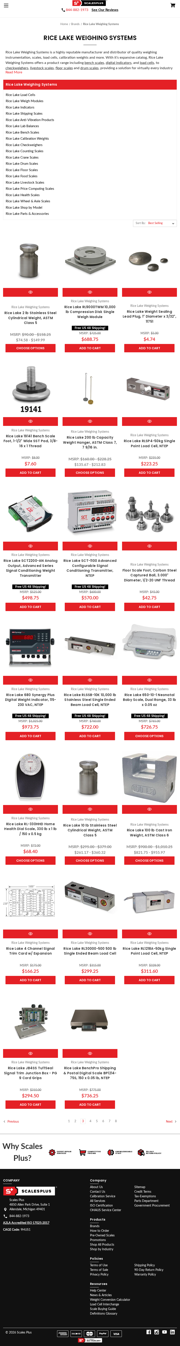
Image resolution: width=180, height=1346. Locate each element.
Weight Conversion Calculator (110, 1299)
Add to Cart (90, 348)
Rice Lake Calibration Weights (27, 138)
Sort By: (141, 223)
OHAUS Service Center (105, 1210)
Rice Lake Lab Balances (22, 126)
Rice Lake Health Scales (23, 195)
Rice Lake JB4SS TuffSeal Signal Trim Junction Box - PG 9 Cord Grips (30, 1073)
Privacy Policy (99, 1274)
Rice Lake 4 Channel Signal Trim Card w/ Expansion (30, 951)
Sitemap (139, 1187)
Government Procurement (152, 1205)
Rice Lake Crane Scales (22, 157)
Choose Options (30, 348)
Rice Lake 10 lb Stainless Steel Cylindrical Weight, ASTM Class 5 (90, 830)
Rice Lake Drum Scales (22, 163)
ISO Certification (101, 1205)
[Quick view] (30, 292)
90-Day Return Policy (148, 1270)
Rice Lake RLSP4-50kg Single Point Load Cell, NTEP (149, 443)
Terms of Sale (99, 1270)
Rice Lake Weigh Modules (24, 101)
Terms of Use (99, 1265)
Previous (13, 1121)
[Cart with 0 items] (173, 6)
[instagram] (156, 1332)
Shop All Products (102, 1244)
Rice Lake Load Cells (20, 95)
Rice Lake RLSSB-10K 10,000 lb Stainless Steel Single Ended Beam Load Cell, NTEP (90, 700)
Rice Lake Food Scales (22, 176)
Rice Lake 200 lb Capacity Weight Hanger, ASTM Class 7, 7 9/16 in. (90, 442)
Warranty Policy (145, 1274)
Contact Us (97, 1191)
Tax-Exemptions (145, 1196)
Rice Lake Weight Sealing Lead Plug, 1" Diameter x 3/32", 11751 (149, 316)
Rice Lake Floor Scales (22, 170)
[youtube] (164, 1332)
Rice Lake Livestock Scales (25, 182)
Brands (94, 1226)
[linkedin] (172, 1332)
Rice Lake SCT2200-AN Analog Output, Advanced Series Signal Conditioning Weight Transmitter (31, 568)
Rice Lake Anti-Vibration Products (30, 120)
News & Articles (101, 1295)
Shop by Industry (101, 1249)
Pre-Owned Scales (102, 1235)
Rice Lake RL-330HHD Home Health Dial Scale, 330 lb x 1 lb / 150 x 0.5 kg (30, 829)
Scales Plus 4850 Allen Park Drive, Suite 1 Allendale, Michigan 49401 (29, 1205)
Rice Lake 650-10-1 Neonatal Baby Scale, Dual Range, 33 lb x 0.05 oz (149, 700)
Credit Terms (142, 1191)
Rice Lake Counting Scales (24, 151)
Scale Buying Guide (103, 1309)
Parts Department (146, 1201)
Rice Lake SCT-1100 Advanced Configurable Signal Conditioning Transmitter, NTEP (90, 568)
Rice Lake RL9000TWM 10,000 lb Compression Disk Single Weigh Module (90, 312)
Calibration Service (102, 1196)
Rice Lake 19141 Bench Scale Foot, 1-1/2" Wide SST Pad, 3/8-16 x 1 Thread (31, 441)
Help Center (98, 1290)
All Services (97, 1201)
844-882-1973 (19, 1216)
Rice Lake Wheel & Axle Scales (28, 201)
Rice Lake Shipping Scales (24, 113)
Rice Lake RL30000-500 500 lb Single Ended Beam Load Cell (89, 951)
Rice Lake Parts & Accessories (27, 213)
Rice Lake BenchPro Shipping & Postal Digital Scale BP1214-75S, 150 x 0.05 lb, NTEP (90, 1073)
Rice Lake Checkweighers (24, 145)
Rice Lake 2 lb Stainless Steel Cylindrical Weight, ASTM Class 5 (30, 318)
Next (169, 1121)
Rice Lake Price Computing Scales (30, 188)
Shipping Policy (144, 1265)
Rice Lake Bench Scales (22, 132)
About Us (96, 1187)
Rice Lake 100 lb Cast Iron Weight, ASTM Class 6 (149, 833)
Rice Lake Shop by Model (24, 207)
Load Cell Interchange (104, 1304)
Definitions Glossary (103, 1313)
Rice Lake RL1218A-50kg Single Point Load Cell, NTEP (149, 951)
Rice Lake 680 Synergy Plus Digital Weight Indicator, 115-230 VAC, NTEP (30, 700)
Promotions (98, 1240)
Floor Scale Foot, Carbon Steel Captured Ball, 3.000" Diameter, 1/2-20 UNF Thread (149, 575)
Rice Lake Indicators (20, 107)
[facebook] (148, 1332)
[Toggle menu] (7, 7)
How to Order (99, 1230)
